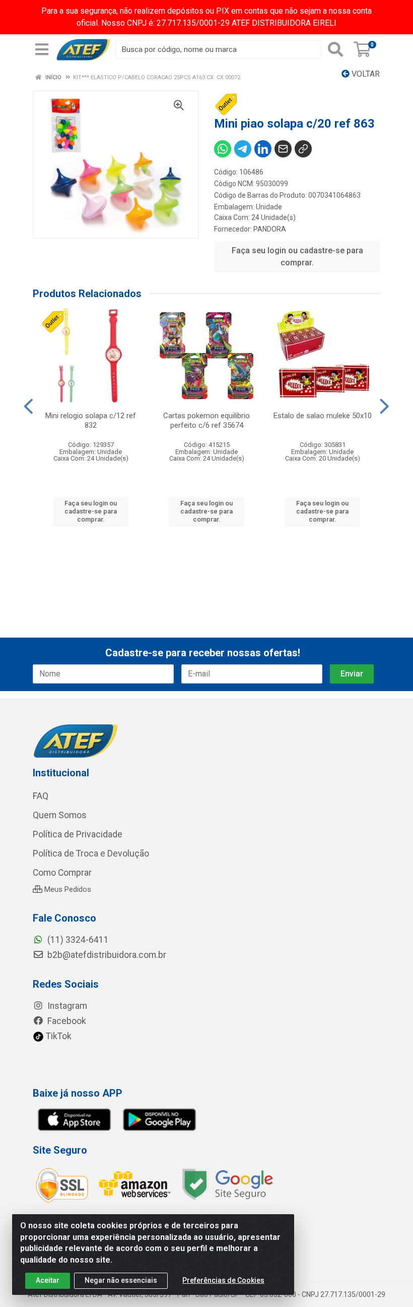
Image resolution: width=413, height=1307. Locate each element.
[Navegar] (28, 406)
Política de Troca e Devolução (91, 853)
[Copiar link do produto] (303, 148)
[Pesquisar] (335, 49)
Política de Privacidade (77, 834)
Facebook (65, 1021)
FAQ (40, 796)
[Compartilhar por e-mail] (283, 148)
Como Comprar (62, 873)
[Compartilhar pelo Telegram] (242, 148)
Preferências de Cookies (223, 1280)
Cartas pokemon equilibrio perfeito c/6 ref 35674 (206, 420)
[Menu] (42, 49)
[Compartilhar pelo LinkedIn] (262, 148)
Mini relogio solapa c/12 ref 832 (90, 420)
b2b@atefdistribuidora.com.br (105, 955)
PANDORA (269, 229)
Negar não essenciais (121, 1280)
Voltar (365, 74)
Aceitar (47, 1280)
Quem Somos (60, 815)
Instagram (66, 1006)
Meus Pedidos (66, 889)
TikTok (58, 1036)
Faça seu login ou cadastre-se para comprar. (297, 256)
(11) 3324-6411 (77, 940)
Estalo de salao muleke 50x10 (322, 415)
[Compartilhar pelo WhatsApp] (222, 148)
